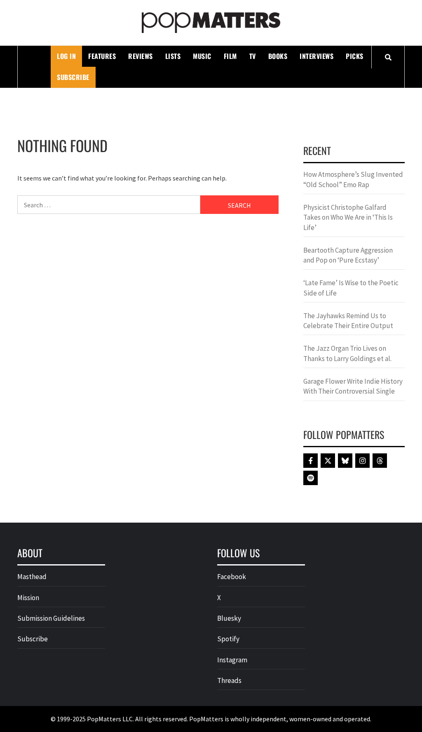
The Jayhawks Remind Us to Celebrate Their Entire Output (348, 320)
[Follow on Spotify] (310, 478)
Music (202, 56)
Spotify (228, 638)
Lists (173, 56)
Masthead (32, 576)
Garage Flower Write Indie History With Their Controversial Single (353, 386)
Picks (354, 56)
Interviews (316, 56)
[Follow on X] (328, 460)
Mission (28, 597)
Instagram (232, 659)
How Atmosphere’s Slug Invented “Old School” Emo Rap (353, 179)
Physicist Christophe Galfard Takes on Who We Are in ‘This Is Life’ (348, 217)
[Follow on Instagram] (362, 460)
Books (278, 56)
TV (252, 56)
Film (230, 56)
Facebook (231, 576)
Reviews (140, 56)
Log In (66, 56)
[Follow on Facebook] (310, 460)
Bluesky (229, 618)
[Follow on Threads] (380, 460)
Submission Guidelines (51, 618)
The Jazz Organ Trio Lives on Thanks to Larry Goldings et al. (347, 353)
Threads (229, 680)
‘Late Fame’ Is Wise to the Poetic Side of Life (351, 287)
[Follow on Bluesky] (345, 460)
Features (102, 56)
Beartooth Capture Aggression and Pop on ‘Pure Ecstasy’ (348, 255)
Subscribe (73, 77)
